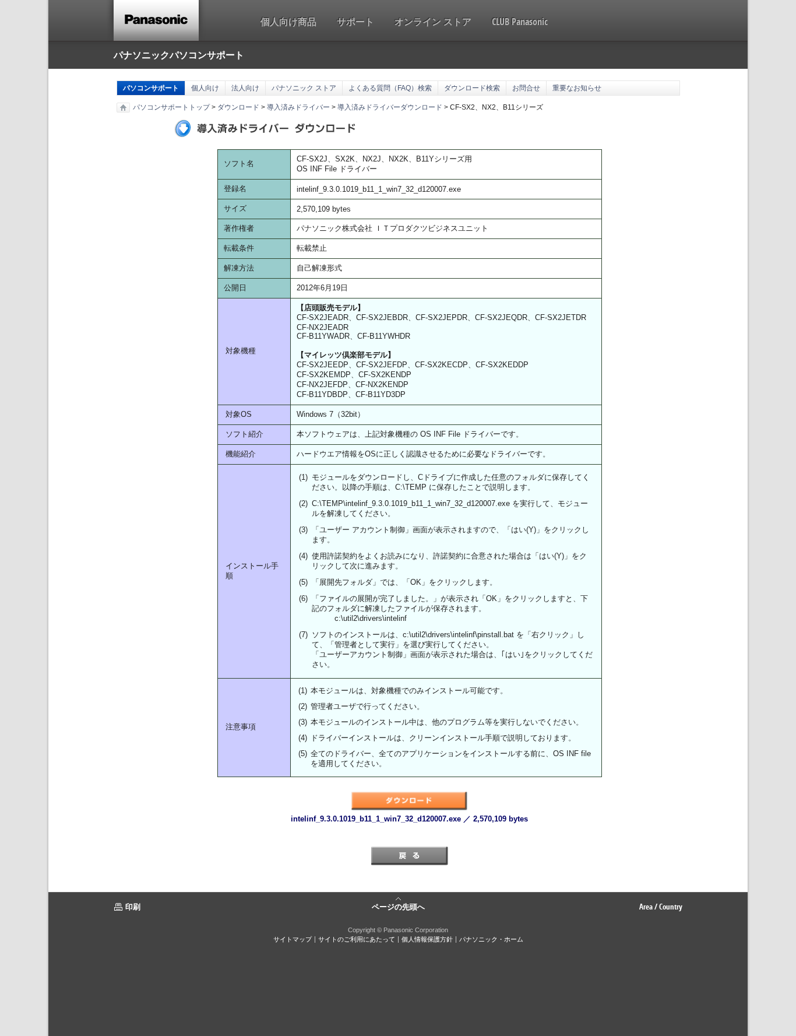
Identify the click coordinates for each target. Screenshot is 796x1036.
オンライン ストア (433, 21)
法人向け (245, 88)
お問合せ (526, 88)
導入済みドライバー (298, 107)
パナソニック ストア (304, 88)
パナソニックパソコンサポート (179, 54)
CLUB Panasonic (520, 21)
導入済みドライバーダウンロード (389, 107)
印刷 (132, 906)
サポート (355, 21)
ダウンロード (238, 107)
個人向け (205, 88)
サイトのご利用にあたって (356, 939)
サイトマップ (292, 939)
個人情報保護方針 (427, 939)
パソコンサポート (151, 88)
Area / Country (660, 906)
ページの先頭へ (398, 906)
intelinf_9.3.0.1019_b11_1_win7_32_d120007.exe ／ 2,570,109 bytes (409, 818)
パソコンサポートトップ (171, 107)
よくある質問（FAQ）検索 (390, 88)
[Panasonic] (156, 20)
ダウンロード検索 (472, 88)
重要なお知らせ (576, 88)
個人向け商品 (288, 21)
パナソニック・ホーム (491, 939)
